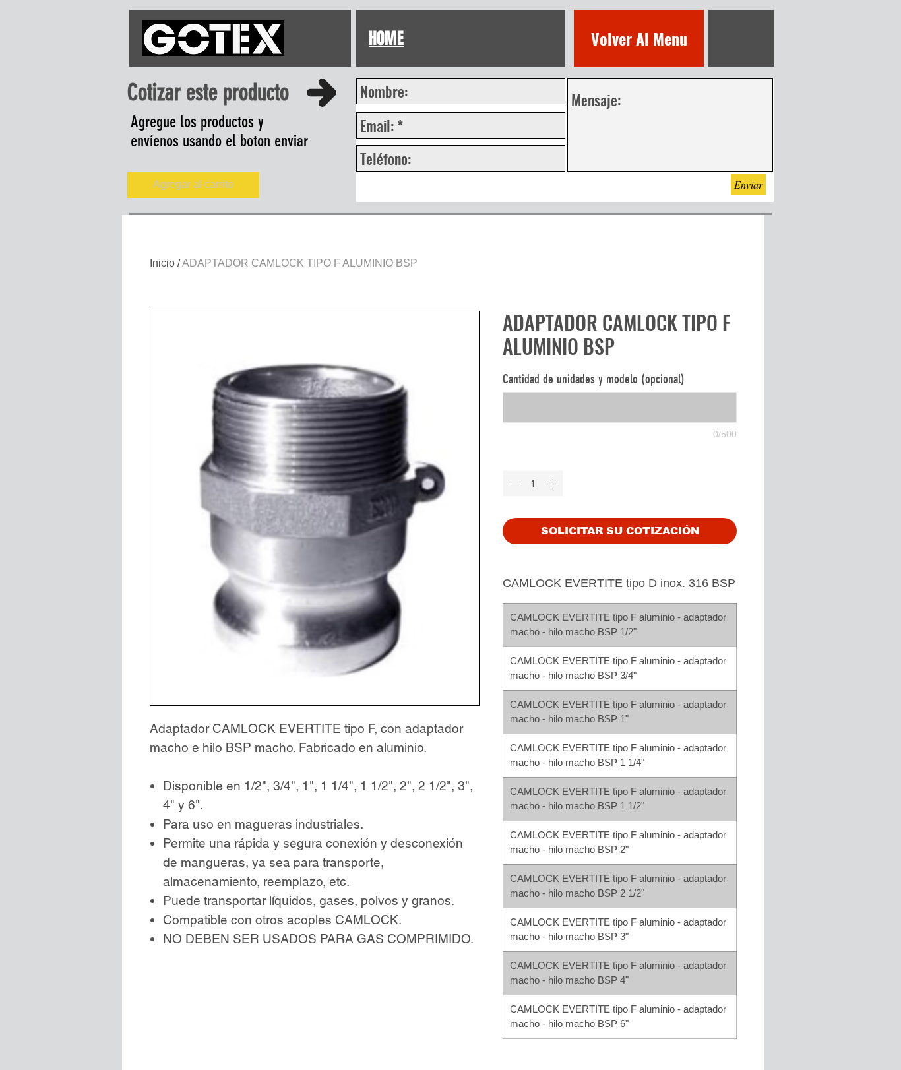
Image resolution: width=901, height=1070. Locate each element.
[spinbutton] (533, 483)
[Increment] (552, 483)
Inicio (162, 262)
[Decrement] (514, 483)
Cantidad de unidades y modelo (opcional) (594, 379)
